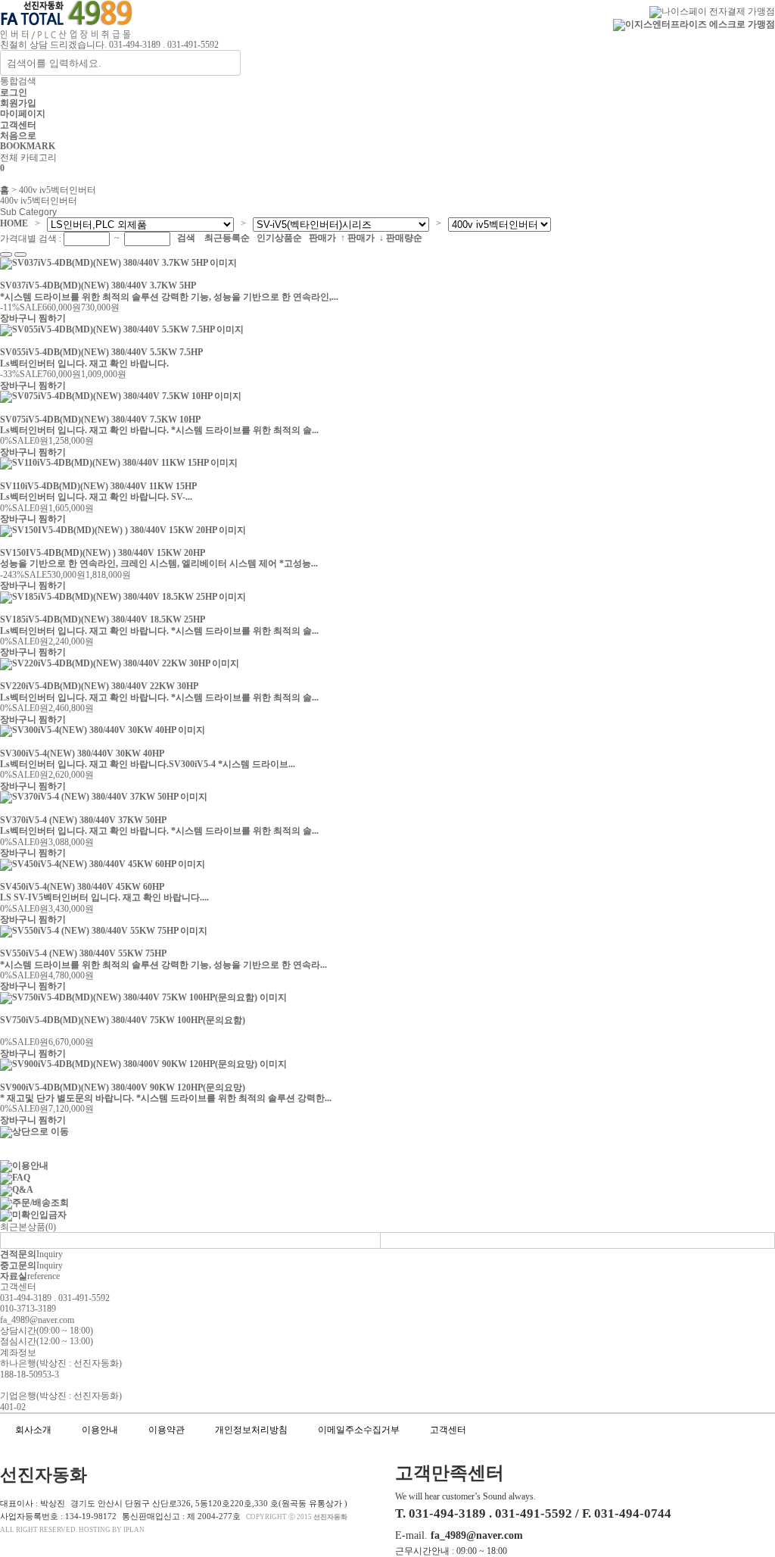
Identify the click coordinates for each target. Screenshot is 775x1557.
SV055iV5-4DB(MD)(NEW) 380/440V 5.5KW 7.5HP (101, 352)
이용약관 (166, 1429)
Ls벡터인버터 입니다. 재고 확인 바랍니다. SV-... (97, 496)
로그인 (13, 92)
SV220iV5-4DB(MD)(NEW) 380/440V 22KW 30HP (99, 686)
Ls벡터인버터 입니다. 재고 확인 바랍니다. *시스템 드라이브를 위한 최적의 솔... (160, 430)
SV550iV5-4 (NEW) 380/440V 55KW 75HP (83, 953)
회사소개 (33, 1429)
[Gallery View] (20, 254)
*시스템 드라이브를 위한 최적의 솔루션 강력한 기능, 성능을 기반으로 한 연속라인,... (170, 297)
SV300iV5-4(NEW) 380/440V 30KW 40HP (82, 753)
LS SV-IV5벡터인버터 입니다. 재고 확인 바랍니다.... (105, 897)
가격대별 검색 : (32, 239)
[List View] (6, 254)
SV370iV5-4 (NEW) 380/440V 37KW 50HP (83, 820)
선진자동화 (330, 1517)
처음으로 (18, 135)
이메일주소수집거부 (359, 1429)
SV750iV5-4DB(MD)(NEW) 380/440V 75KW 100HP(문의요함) (122, 1020)
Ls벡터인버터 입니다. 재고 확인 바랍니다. (85, 363)
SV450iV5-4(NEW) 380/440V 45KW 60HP (82, 886)
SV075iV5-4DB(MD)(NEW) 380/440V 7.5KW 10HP (100, 419)
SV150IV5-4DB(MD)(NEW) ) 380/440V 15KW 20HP (102, 553)
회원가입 (18, 103)
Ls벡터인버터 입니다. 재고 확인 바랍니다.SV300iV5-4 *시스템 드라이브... (148, 764)
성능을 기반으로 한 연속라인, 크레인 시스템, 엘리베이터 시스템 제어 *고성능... (160, 563)
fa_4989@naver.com (477, 1535)
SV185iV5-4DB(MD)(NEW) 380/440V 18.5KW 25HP (102, 619)
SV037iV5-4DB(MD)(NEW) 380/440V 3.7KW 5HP (98, 285)
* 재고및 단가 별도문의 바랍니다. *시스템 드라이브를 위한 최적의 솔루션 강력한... (167, 1098)
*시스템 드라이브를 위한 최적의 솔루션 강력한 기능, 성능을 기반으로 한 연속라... (164, 964)
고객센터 (18, 125)
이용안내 (100, 1429)
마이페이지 (22, 113)
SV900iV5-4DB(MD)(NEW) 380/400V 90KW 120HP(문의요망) (122, 1087)
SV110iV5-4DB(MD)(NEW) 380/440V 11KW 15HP (98, 486)
